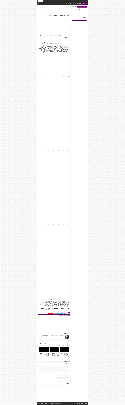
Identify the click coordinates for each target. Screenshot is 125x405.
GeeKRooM (72, 3)
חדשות (84, 3)
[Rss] (60, 403)
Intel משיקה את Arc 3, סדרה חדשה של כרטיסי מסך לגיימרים (65, 354)
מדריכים (76, 3)
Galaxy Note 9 (66, 315)
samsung (61, 315)
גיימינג (52, 403)
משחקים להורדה (40, 403)
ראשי (86, 3)
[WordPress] (55, 403)
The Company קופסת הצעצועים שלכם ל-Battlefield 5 (45, 343)
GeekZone (45, 403)
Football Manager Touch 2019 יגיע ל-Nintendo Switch (63, 343)
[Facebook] (59, 403)
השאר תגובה (44, 39)
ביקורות (80, 3)
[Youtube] (56, 403)
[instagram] (54, 403)
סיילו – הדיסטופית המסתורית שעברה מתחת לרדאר (69, 6)
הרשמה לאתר (67, 3)
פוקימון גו (49, 403)
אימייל (68, 376)
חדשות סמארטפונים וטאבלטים (52, 39)
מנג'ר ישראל (84, 17)
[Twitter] (58, 403)
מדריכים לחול (84, 19)
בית (69, 15)
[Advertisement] (54, 68)
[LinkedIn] (57, 403)
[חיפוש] (37, 1)
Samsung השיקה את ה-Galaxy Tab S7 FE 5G (44, 354)
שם (68, 373)
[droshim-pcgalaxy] (62, 11)
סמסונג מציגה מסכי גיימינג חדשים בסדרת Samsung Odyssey (55, 354)
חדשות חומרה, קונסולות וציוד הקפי (61, 39)
